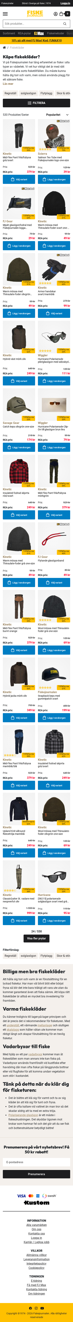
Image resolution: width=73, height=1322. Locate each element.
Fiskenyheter (7, 3)
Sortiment (9, 33)
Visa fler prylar (36, 938)
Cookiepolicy (36, 1268)
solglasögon (28, 93)
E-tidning (36, 1280)
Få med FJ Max (36, 1285)
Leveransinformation (37, 1259)
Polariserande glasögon (23, 1115)
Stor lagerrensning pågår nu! (36, 40)
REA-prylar (24, 33)
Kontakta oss (36, 1233)
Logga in (65, 3)
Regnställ (10, 93)
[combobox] (31, 24)
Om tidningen (36, 1293)
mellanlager (45, 1025)
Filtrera (39, 103)
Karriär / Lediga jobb (36, 1242)
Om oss (36, 1229)
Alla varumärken (36, 1225)
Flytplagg (46, 93)
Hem (4, 48)
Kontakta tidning (36, 1289)
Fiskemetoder (55, 33)
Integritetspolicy (36, 1263)
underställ (13, 1025)
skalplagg (13, 1029)
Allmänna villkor (36, 1255)
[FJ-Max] (39, 33)
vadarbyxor (35, 1054)
